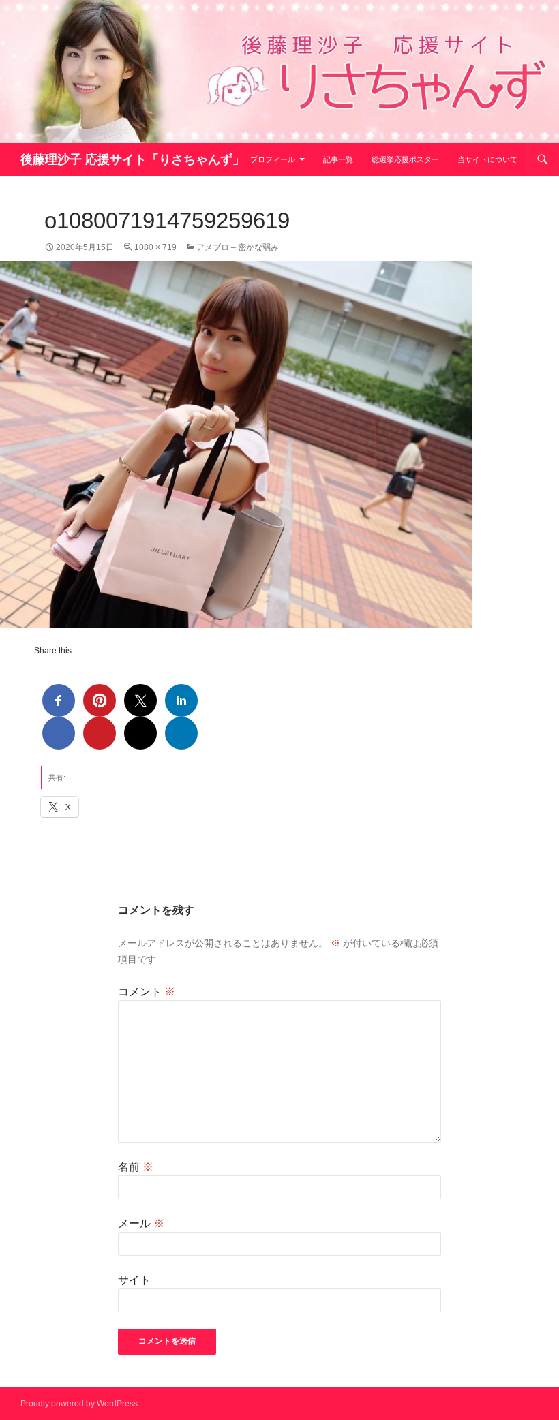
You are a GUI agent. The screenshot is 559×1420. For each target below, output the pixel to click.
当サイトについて (487, 159)
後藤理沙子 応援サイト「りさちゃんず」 (132, 159)
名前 (135, 1167)
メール (141, 1223)
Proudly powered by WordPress (79, 1403)
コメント (146, 992)
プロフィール (272, 159)
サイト (134, 1280)
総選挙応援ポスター (405, 159)
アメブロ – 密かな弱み (237, 247)
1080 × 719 (155, 247)
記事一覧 (338, 159)
